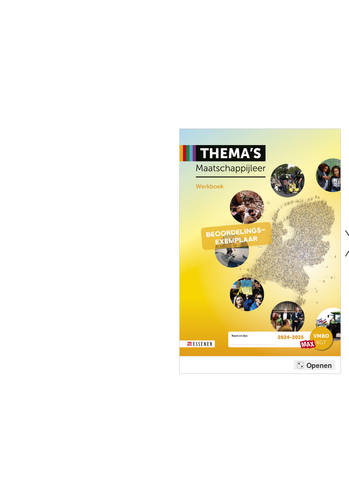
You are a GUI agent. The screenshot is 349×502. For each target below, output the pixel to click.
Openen (319, 365)
